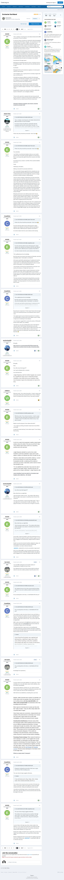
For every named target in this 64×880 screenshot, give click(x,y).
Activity (8, 6)
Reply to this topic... (13, 862)
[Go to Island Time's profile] (7, 121)
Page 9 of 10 (30, 29)
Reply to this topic (35, 23)
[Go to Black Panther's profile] (45, 40)
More (39, 6)
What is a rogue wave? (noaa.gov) (21, 753)
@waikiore (16, 548)
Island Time (7, 113)
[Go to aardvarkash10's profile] (7, 348)
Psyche (59, 21)
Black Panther (50, 39)
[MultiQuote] (14, 109)
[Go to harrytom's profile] (3, 18)
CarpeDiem (7, 216)
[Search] (61, 7)
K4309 (7, 34)
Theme (31, 875)
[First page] (2, 29)
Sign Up (60, 2)
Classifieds (27, 6)
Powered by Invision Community (32, 878)
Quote (17, 108)
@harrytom (27, 838)
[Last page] (25, 29)
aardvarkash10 (7, 340)
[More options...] (39, 34)
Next (22, 29)
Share (28, 18)
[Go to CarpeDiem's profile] (7, 223)
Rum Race (34, 6)
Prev (5, 29)
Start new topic (24, 23)
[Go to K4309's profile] (7, 41)
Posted (17, 34)
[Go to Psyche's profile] (55, 22)
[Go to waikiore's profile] (7, 398)
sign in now (29, 854)
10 (19, 29)
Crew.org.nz (5, 2)
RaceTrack (21, 6)
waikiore (7, 390)
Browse (14, 6)
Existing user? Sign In (51, 2)
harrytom (9, 17)
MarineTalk (17, 19)
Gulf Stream (28, 747)
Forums (3, 6)
